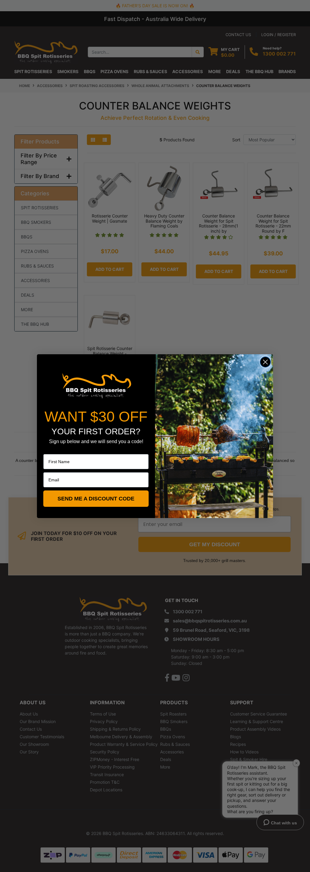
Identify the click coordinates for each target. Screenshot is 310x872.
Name (49, 449)
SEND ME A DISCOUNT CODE (96, 499)
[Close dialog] (265, 362)
